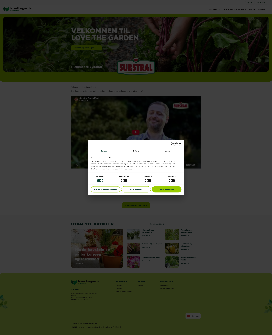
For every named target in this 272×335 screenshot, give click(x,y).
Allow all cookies (166, 189)
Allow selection (136, 189)
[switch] (124, 180)
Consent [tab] (104, 151)
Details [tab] (136, 151)
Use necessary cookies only (105, 189)
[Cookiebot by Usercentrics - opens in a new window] (172, 144)
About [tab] (167, 151)
